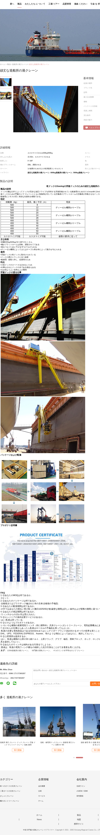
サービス (41, 796)
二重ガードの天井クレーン (10, 791)
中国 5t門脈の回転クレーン (33, 830)
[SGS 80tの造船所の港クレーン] (18, 721)
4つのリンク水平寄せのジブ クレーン (69, 650)
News (39, 819)
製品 (19, 4)
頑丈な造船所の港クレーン (39, 64)
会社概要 (41, 786)
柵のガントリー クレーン (9, 801)
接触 (19, 750)
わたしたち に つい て (35, 4)
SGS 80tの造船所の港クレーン (18, 742)
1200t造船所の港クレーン (17, 650)
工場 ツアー (53, 4)
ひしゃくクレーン (7, 796)
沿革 (40, 791)
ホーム (39, 815)
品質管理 (67, 4)
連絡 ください (80, 4)
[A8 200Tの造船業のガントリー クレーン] (58, 721)
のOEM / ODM (82, 791)
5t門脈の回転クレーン (41, 650)
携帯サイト (79, 824)
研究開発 (80, 796)
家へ (12, 4)
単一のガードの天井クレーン (11, 786)
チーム (40, 801)
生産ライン (81, 786)
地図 (79, 819)
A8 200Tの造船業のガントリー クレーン (57, 742)
